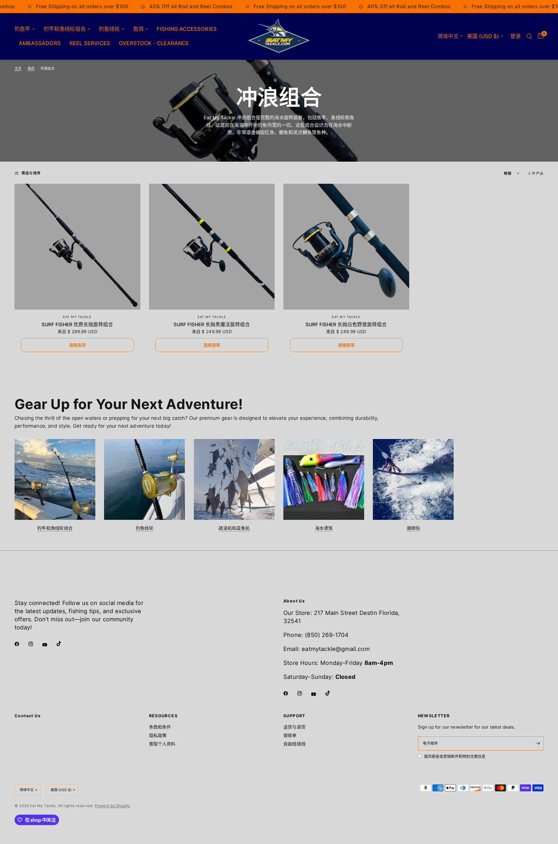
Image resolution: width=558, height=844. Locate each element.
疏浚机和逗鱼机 (234, 528)
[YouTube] (48, 644)
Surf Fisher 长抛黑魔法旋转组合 (212, 324)
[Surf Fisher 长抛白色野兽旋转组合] (346, 247)
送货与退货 (294, 727)
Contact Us (28, 716)
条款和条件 (160, 727)
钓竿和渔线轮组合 (65, 29)
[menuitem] (27, 29)
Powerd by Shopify (112, 805)
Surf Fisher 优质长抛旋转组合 (77, 324)
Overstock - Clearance (154, 43)
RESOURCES (163, 716)
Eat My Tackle (77, 317)
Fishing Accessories (187, 29)
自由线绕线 (294, 744)
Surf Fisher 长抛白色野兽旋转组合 (346, 324)
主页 (18, 68)
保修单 (290, 735)
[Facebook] (21, 644)
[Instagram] (34, 644)
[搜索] (529, 36)
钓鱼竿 (23, 29)
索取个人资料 (162, 744)
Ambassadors (40, 43)
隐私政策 (158, 735)
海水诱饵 (324, 528)
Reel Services (89, 43)
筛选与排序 (31, 173)
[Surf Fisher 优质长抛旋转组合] (77, 247)
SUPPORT (294, 716)
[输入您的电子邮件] (537, 743)
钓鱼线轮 (109, 29)
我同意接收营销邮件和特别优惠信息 (455, 756)
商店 (31, 68)
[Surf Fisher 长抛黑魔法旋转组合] (212, 247)
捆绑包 (413, 528)
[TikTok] (63, 643)
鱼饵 (138, 29)
